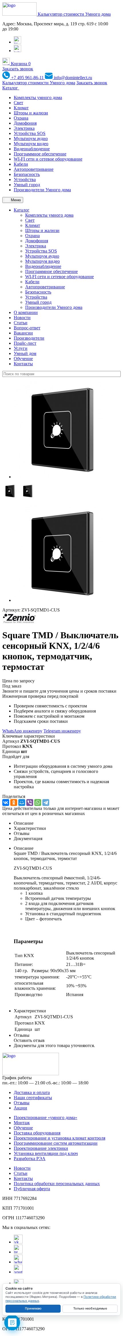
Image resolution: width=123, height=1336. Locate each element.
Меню (15, 200)
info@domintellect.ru (72, 77)
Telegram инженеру (62, 730)
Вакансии (23, 333)
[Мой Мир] (21, 802)
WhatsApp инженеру (22, 730)
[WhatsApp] (37, 802)
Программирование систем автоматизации (56, 1143)
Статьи (20, 322)
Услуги (20, 348)
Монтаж (22, 1122)
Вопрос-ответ (27, 327)
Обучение (23, 358)
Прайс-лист (25, 343)
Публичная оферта (32, 1188)
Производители (29, 338)
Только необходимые (90, 1308)
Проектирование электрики (41, 1148)
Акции (20, 1107)
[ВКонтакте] (5, 802)
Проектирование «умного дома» (45, 1117)
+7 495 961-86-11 (27, 77)
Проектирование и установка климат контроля (59, 1138)
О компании (26, 312)
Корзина (20, 63)
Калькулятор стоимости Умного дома (74, 14)
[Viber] (29, 802)
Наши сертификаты (33, 1097)
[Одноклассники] (13, 802)
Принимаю (33, 1308)
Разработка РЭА (29, 1158)
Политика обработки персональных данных (57, 1183)
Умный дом (25, 353)
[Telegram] (45, 802)
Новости (22, 317)
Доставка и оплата (32, 1092)
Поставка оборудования (37, 1132)
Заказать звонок (17, 68)
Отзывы (21, 1102)
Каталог (10, 87)
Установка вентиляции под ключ (46, 1153)
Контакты (23, 363)
